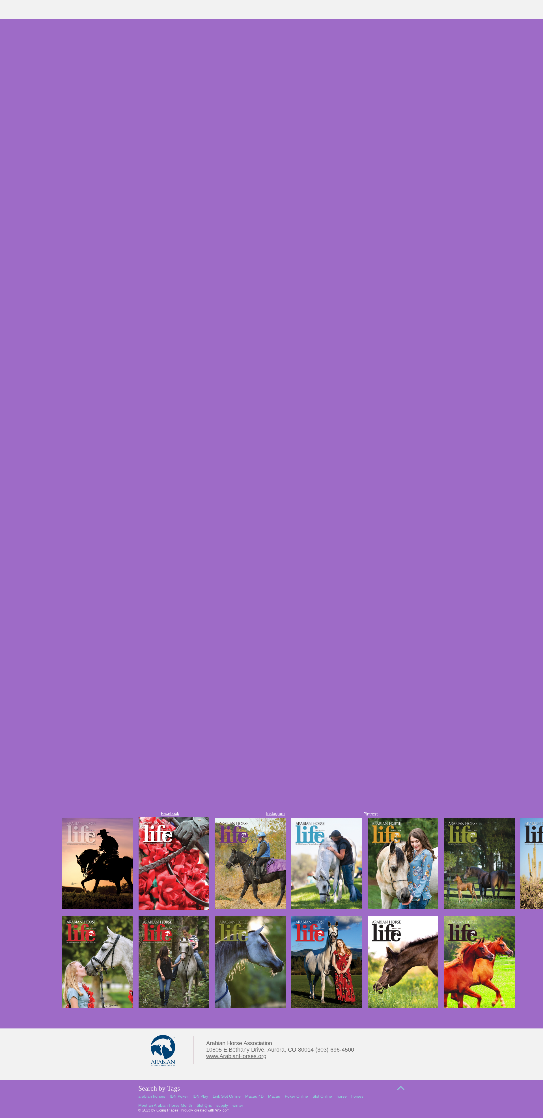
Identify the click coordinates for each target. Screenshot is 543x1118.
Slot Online (322, 1096)
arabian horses (151, 1096)
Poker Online (296, 1096)
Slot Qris (204, 1105)
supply (222, 1105)
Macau (274, 1096)
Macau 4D (254, 1096)
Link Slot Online (227, 1096)
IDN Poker (179, 1096)
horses (357, 1096)
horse (342, 1096)
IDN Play (200, 1096)
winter (237, 1105)
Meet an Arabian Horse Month (165, 1105)
